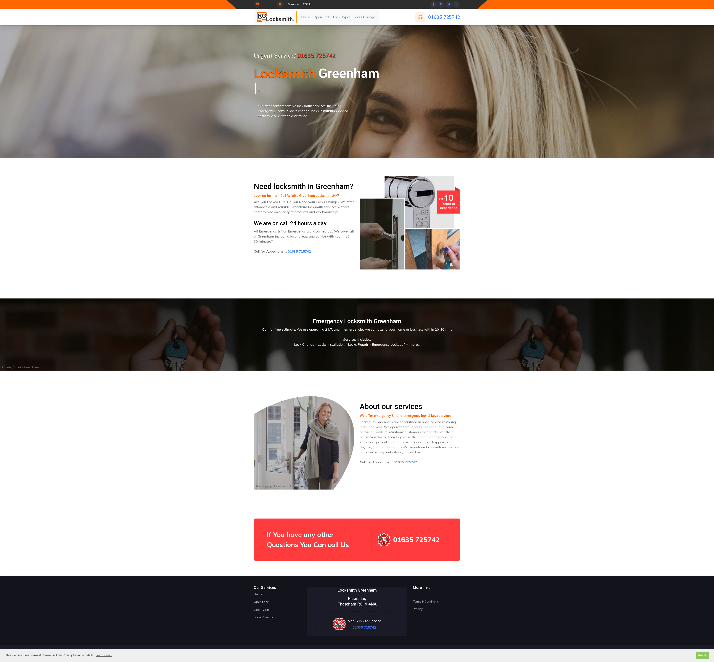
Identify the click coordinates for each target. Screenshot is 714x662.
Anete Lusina (379, 266)
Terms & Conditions (426, 601)
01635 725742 (444, 17)
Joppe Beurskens (276, 486)
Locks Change (364, 17)
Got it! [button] (702, 655)
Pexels (43, 154)
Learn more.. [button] (104, 655)
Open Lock (322, 17)
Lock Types (341, 17)
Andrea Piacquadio (24, 154)
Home (306, 17)
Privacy (418, 609)
